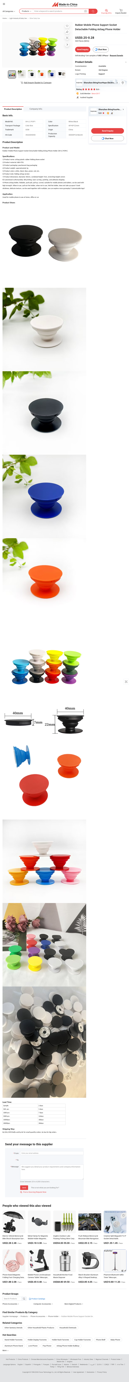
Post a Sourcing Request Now (33, 1192)
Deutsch (74, 1364)
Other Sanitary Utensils (13, 1327)
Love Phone (32, 1346)
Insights (69, 1362)
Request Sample (116, 55)
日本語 (106, 1364)
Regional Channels (102, 1359)
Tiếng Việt (60, 1367)
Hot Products (10, 1359)
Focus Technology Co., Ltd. (48, 1372)
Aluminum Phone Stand (14, 1346)
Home (5, 18)
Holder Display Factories (37, 1340)
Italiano (66, 1364)
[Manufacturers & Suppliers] (64, 4)
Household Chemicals (67, 1327)
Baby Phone (115, 1340)
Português (37, 1364)
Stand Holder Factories (13, 1340)
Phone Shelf (100, 1340)
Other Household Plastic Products (41, 1327)
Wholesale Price (75, 1359)
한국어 (99, 1364)
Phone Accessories (10, 1304)
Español (28, 1364)
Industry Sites (88, 1359)
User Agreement (78, 1372)
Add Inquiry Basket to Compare (37, 82)
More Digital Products (72, 1304)
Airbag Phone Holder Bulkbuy (68, 1346)
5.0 (100, 113)
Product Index (115, 1359)
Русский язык (56, 1364)
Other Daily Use (34, 18)
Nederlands (84, 1364)
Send (24, 1187)
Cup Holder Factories (82, 1340)
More (5, 1350)
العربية (92, 1364)
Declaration (90, 1372)
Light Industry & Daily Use (18, 18)
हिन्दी (112, 1364)
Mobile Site (60, 1362)
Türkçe (52, 1367)
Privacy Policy (102, 1372)
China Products (23, 1359)
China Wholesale (62, 1359)
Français (46, 1364)
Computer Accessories (42, 1304)
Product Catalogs (38, 1299)
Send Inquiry (82, 49)
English (20, 1364)
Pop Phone (47, 1346)
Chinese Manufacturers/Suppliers (42, 1359)
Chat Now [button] (102, 49)
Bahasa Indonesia (73, 1367)
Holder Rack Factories (60, 1340)
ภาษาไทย (120, 1364)
